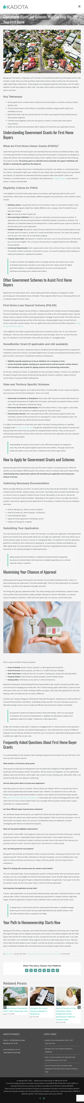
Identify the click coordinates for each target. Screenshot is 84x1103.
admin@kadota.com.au (11, 1049)
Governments (37, 954)
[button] (5, 1007)
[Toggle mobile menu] (79, 6)
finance (30, 954)
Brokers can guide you (24, 428)
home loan (45, 954)
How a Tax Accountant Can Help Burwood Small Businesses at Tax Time (60, 1058)
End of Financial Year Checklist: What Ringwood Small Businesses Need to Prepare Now (66, 1014)
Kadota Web (8, 954)
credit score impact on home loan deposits (22, 798)
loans (57, 954)
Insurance (52, 954)
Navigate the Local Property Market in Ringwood (38, 1011)
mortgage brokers (59, 178)
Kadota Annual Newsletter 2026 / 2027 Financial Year (59, 1041)
